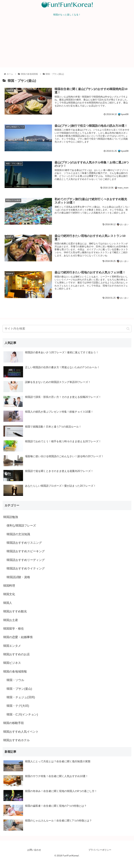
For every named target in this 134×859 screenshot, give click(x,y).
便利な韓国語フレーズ (21, 525)
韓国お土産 (10, 620)
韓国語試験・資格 (18, 577)
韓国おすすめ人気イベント (21, 731)
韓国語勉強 (10, 517)
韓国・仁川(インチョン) (22, 714)
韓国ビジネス (12, 662)
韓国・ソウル (15, 680)
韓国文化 (9, 594)
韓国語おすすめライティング (26, 568)
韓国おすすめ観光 (15, 611)
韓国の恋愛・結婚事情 (18, 637)
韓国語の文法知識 (18, 534)
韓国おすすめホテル (16, 740)
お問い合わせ (34, 850)
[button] (128, 329)
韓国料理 (9, 585)
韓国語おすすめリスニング (24, 542)
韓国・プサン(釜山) (19, 688)
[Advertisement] (67, 43)
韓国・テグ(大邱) (18, 705)
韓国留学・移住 (13, 628)
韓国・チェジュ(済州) (21, 697)
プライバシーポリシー (99, 850)
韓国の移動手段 (13, 723)
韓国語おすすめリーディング (26, 560)
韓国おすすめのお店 (16, 654)
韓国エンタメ (12, 645)
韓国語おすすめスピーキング (26, 551)
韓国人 (7, 603)
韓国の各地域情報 (15, 671)
